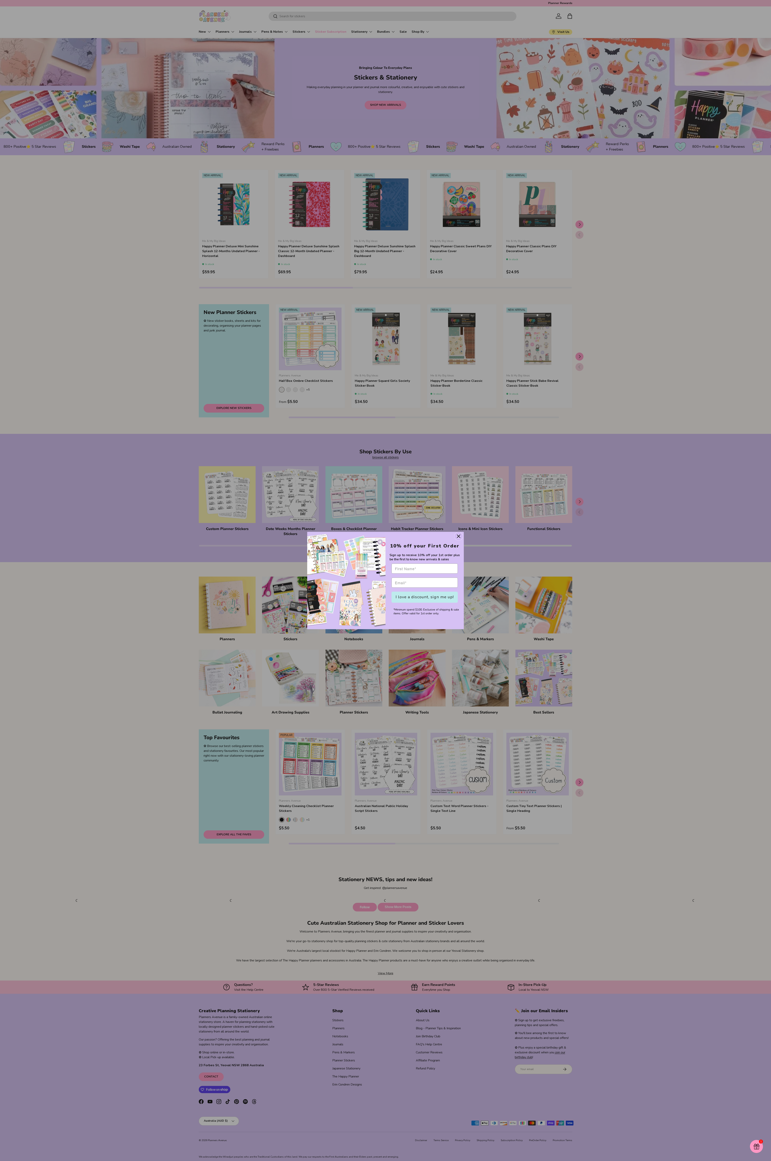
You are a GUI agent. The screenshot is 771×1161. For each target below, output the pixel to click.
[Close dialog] (458, 536)
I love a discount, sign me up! (425, 597)
